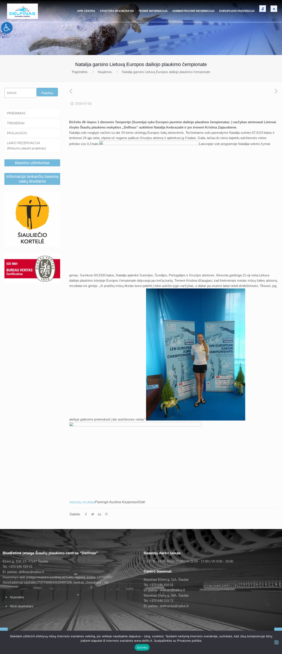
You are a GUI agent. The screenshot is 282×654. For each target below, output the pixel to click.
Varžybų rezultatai (82, 502)
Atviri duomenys (21, 606)
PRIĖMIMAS (16, 113)
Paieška (47, 93)
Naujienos (105, 72)
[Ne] (276, 642)
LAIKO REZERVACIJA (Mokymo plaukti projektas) (26, 145)
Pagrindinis (80, 72)
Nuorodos (17, 597)
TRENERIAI (15, 123)
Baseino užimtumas (32, 163)
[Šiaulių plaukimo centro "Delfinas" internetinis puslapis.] (22, 11)
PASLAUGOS (17, 133)
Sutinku (142, 647)
